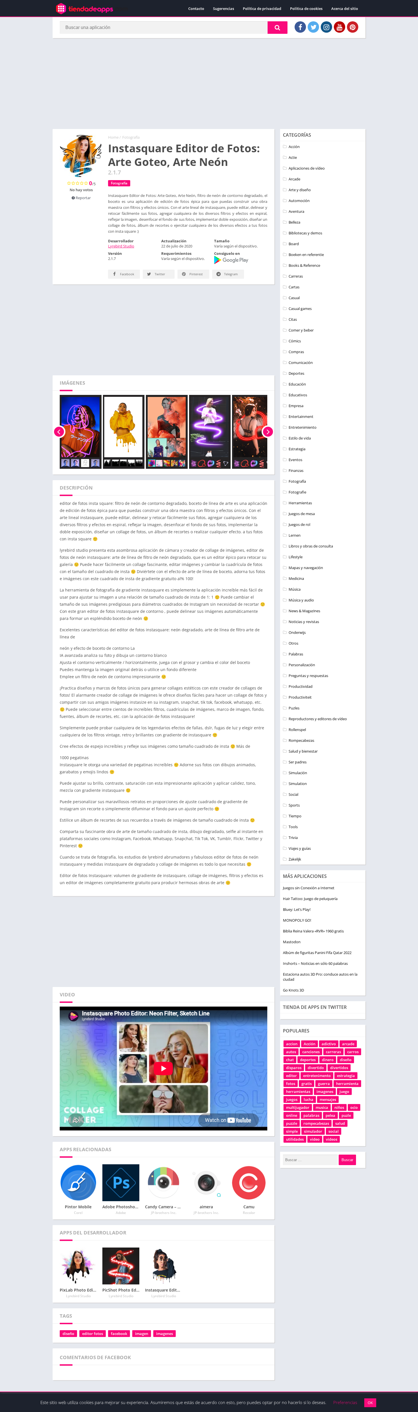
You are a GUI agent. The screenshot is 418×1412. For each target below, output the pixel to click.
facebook (119, 1333)
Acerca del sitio (344, 8)
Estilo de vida (300, 438)
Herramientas (300, 502)
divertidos (339, 1067)
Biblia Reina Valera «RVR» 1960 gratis (313, 931)
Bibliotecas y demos (305, 233)
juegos (291, 1099)
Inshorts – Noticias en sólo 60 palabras (315, 963)
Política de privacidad (262, 8)
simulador (313, 1131)
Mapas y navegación (306, 567)
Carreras (296, 276)
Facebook (126, 274)
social (333, 1131)
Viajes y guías (300, 848)
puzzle (291, 1123)
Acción (294, 146)
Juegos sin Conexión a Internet (308, 887)
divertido (316, 1067)
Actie (293, 157)
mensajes (328, 1099)
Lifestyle (296, 556)
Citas (293, 319)
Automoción (299, 200)
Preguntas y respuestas (308, 675)
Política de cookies (306, 8)
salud (340, 1123)
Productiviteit (300, 697)
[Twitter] (313, 27)
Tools (293, 826)
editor (291, 1075)
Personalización (302, 664)
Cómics (295, 340)
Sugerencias (223, 8)
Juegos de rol (299, 524)
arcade (348, 1043)
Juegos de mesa (302, 513)
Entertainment (301, 416)
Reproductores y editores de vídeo (318, 718)
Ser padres (298, 762)
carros (353, 1051)
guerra (324, 1083)
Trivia (293, 837)
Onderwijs (297, 632)
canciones (311, 1051)
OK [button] (370, 1402)
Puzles (294, 708)
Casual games (300, 308)
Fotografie (297, 492)
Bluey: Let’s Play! (297, 909)
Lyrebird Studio (121, 246)
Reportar (83, 197)
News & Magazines (304, 610)
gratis (306, 1083)
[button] (277, 27)
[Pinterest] (352, 27)
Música (295, 589)
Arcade (294, 179)
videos (331, 1139)
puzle (346, 1115)
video (315, 1139)
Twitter (159, 274)
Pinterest (196, 274)
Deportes (296, 373)
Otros (293, 643)
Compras (296, 351)
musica (322, 1107)
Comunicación (301, 362)
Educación (297, 384)
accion (291, 1043)
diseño (68, 1333)
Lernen (295, 535)
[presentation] (59, 432)
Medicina (296, 578)
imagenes (164, 1333)
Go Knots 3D (293, 990)
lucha (308, 1099)
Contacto (196, 8)
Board (294, 243)
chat (290, 1059)
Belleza (294, 222)
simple (292, 1131)
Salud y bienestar (303, 751)
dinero (328, 1059)
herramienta (347, 1083)
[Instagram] (326, 27)
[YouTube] (339, 27)
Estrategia (297, 448)
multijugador (297, 1107)
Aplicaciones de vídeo (307, 168)
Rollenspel (297, 729)
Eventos (295, 459)
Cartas (294, 287)
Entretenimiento (302, 427)
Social (293, 794)
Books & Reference (304, 265)
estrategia (346, 1075)
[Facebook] (300, 27)
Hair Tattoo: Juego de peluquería (310, 898)
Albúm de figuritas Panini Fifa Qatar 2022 (317, 952)
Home (113, 137)
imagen (141, 1333)
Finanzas (296, 470)
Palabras (296, 654)
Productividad (301, 686)
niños (339, 1107)
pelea (330, 1115)
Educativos (298, 394)
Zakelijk (295, 859)
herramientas (298, 1091)
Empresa (296, 405)
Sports (294, 805)
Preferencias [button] (345, 1402)
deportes (308, 1059)
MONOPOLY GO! (297, 920)
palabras (311, 1115)
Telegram (230, 274)
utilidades (295, 1139)
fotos (290, 1083)
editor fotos (92, 1333)
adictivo (329, 1043)
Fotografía (131, 137)
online (291, 1115)
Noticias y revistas (304, 621)
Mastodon (292, 941)
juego (344, 1091)
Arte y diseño (300, 189)
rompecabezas (316, 1123)
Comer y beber (301, 330)
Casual (294, 297)
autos (291, 1051)
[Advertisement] (209, 83)
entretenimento (317, 1075)
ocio (354, 1107)
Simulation (298, 783)
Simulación (298, 772)
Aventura (296, 211)
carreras (333, 1051)
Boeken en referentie (306, 254)
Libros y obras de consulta (311, 546)
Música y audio (301, 600)
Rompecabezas (301, 740)
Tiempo (295, 816)
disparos (293, 1067)
